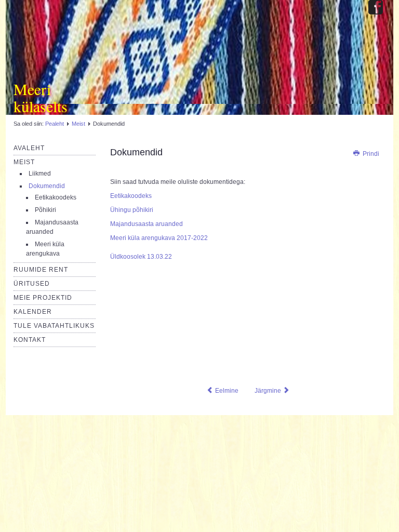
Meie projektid (43, 297)
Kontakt (30, 339)
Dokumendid (47, 186)
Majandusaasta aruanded (146, 224)
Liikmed (40, 173)
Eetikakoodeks (55, 197)
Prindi (370, 153)
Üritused (32, 283)
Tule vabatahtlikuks (54, 325)
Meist (78, 124)
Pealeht (54, 124)
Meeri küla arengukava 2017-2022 (159, 238)
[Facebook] (375, 8)
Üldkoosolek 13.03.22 (141, 256)
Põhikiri (45, 210)
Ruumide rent (41, 269)
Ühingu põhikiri (131, 210)
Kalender (33, 311)
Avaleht (29, 148)
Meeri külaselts (41, 97)
